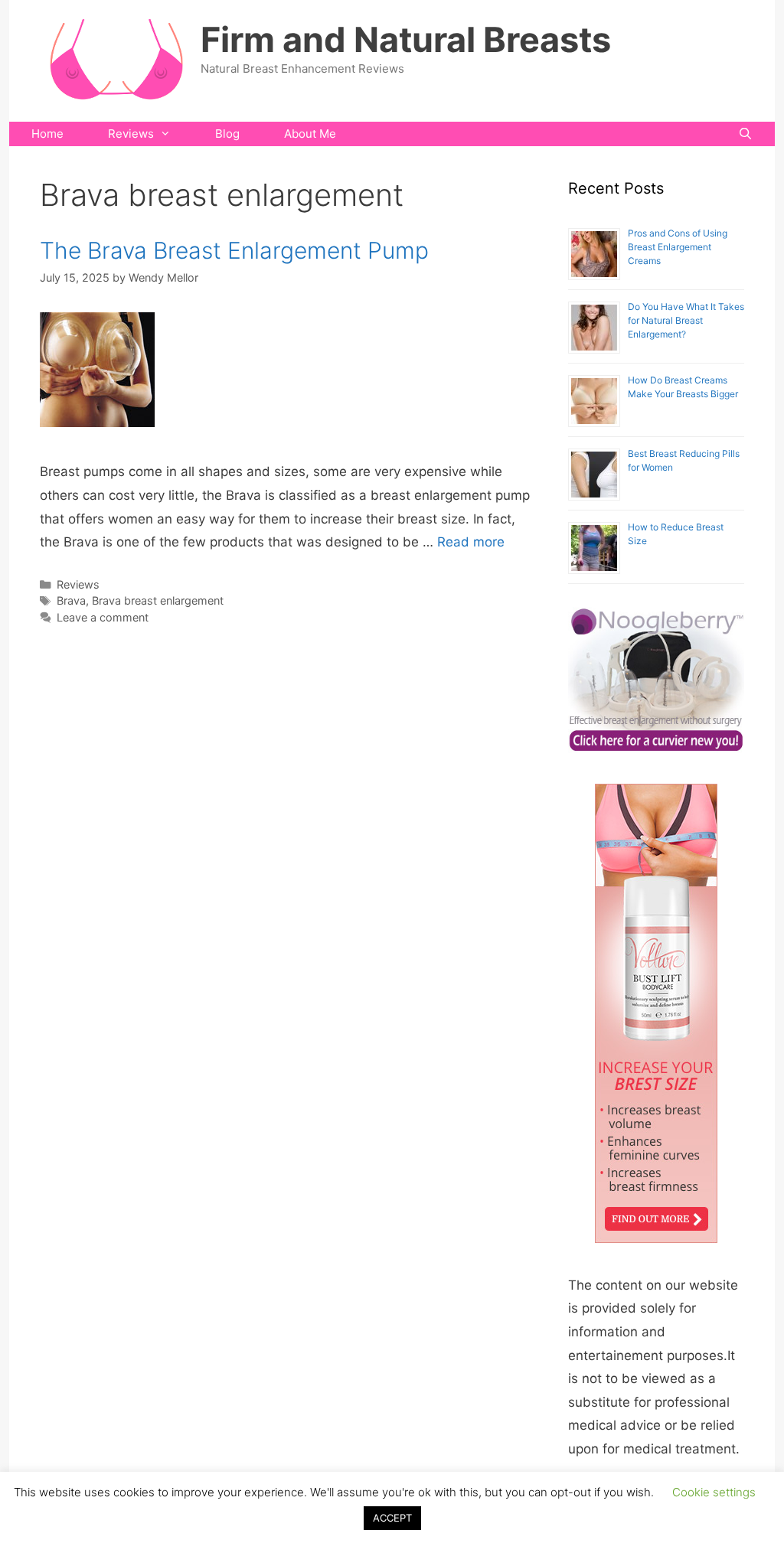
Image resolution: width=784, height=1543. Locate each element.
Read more (471, 542)
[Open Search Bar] (745, 134)
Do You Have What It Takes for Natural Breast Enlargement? (686, 320)
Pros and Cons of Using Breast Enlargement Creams (677, 246)
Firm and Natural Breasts (406, 39)
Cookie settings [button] (714, 1492)
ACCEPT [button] (392, 1518)
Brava (71, 600)
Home (47, 133)
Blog (227, 133)
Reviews (131, 133)
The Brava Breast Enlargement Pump (234, 250)
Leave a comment (103, 617)
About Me (310, 133)
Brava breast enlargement (158, 600)
